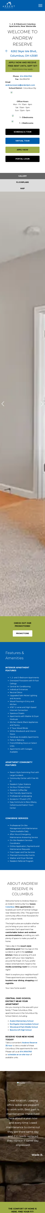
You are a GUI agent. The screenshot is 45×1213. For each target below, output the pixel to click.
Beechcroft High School (21, 1030)
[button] (42, 403)
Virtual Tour (22, 141)
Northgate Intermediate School (24, 1024)
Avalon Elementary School (21, 1021)
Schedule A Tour (22, 132)
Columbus (10, 907)
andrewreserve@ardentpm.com (20, 85)
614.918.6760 (26, 76)
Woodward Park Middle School (24, 1027)
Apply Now (22, 150)
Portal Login (22, 159)
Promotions (22, 633)
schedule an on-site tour (19, 1055)
